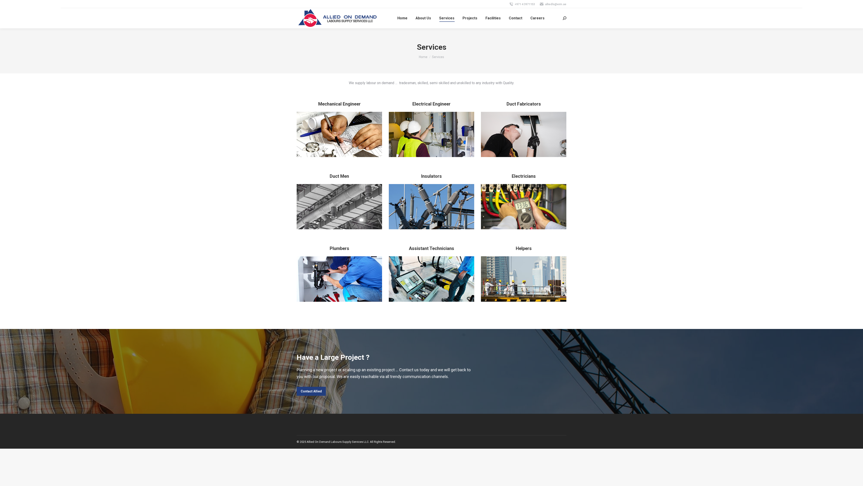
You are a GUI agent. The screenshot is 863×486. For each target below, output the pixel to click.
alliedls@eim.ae (555, 4)
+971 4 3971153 (525, 4)
